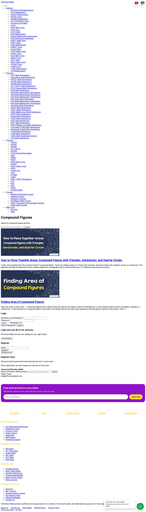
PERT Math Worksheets (21, 114)
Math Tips (11, 207)
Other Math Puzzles (19, 205)
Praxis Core (15, 171)
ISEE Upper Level (18, 162)
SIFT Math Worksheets (20, 123)
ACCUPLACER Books (13, 473)
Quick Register (7, 338)
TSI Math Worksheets (20, 138)
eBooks (10, 8)
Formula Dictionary (12, 440)
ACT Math (9, 457)
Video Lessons (11, 480)
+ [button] (6, 8)
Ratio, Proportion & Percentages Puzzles (27, 203)
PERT (13, 168)
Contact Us (10, 500)
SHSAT (14, 164)
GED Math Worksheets (20, 90)
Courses (10, 140)
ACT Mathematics (18, 12)
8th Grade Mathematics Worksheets (25, 103)
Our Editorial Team (12, 495)
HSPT (13, 160)
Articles (14, 210)
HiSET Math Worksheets (21, 108)
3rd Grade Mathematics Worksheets (25, 93)
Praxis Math (16, 49)
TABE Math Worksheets (20, 134)
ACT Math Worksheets (20, 75)
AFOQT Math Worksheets (21, 80)
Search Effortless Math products (14, 372)
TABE (13, 177)
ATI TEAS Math (11, 451)
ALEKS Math (10, 453)
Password (5, 320)
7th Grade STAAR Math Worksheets (25, 127)
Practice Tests (11, 431)
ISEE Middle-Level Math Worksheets (26, 112)
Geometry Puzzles (18, 199)
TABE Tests (16, 67)
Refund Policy (40, 508)
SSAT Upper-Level (18, 166)
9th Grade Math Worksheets (22, 106)
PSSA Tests (16, 54)
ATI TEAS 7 (16, 149)
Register (20, 325)
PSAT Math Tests (18, 51)
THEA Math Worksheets (21, 132)
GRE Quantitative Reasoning (22, 38)
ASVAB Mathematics (19, 19)
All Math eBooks (12, 469)
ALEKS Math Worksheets (21, 82)
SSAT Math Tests (18, 62)
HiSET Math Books (13, 471)
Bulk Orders (27, 508)
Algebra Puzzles (17, 197)
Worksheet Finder (12, 429)
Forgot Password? (8, 325)
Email (3, 347)
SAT (13, 184)
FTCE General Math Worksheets (24, 88)
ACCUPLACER (16, 190)
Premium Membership (14, 475)
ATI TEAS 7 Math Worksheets (23, 86)
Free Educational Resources (16, 427)
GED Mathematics (18, 34)
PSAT (13, 188)
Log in (4, 323)
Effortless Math (7, 2)
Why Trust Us (10, 491)
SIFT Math (15, 60)
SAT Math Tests (18, 56)
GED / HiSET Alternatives (21, 179)
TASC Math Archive (19, 69)
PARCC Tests (16, 47)
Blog (13, 212)
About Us (9, 489)
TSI (12, 181)
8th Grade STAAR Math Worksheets (25, 129)
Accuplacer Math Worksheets (23, 77)
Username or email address (12, 318)
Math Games (10, 437)
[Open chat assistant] (140, 506)
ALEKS (14, 145)
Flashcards (9, 435)
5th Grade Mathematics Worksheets (25, 97)
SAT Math (9, 455)
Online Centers (11, 433)
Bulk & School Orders (13, 478)
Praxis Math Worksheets (21, 116)
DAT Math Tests (18, 28)
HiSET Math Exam (18, 41)
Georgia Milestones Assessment (24, 36)
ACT (13, 186)
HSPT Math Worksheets (21, 110)
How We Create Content (15, 493)
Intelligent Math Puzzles (21, 201)
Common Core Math (19, 23)
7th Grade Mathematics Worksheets (25, 101)
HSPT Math (16, 43)
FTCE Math (15, 32)
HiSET (13, 158)
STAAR (14, 175)
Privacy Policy (53, 508)
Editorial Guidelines (13, 498)
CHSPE (14, 151)
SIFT (13, 173)
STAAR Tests (16, 64)
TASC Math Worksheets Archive (24, 136)
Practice (10, 73)
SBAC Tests (16, 58)
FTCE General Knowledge (21, 153)
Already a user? (7, 352)
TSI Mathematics (18, 71)
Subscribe (136, 397)
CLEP (13, 25)
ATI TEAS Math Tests (20, 21)
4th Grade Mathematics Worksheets (25, 95)
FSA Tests (15, 30)
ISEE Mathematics (18, 45)
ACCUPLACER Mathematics (22, 10)
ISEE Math (9, 460)
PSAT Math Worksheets (21, 119)
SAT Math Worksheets (20, 121)
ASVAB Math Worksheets (21, 84)
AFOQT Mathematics (19, 15)
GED (13, 155)
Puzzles (10, 192)
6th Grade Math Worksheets (22, 99)
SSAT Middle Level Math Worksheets (26, 125)
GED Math (9, 449)
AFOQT (14, 142)
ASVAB (14, 147)
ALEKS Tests (16, 17)
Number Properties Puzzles (22, 194)
